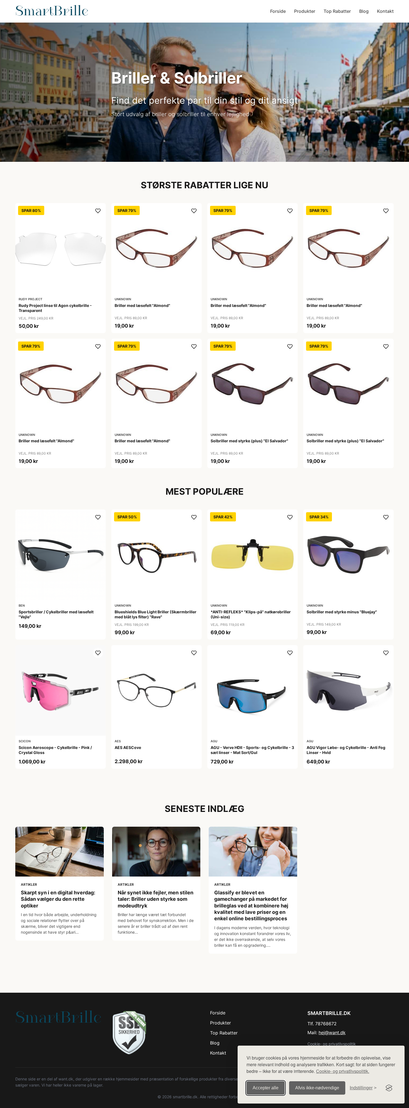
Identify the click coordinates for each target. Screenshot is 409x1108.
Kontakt (385, 11)
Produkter (304, 11)
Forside (278, 11)
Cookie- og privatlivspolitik (331, 1043)
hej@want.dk (332, 1032)
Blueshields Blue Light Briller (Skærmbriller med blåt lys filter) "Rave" (155, 614)
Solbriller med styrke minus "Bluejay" (342, 611)
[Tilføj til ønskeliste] (98, 211)
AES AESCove (128, 747)
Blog (364, 11)
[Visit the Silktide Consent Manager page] (389, 1088)
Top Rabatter (337, 11)
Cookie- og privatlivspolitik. (342, 1071)
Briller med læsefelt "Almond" (142, 305)
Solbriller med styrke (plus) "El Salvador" (249, 440)
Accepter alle (266, 1087)
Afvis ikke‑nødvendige (317, 1087)
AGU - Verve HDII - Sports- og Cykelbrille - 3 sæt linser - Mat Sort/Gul (252, 750)
